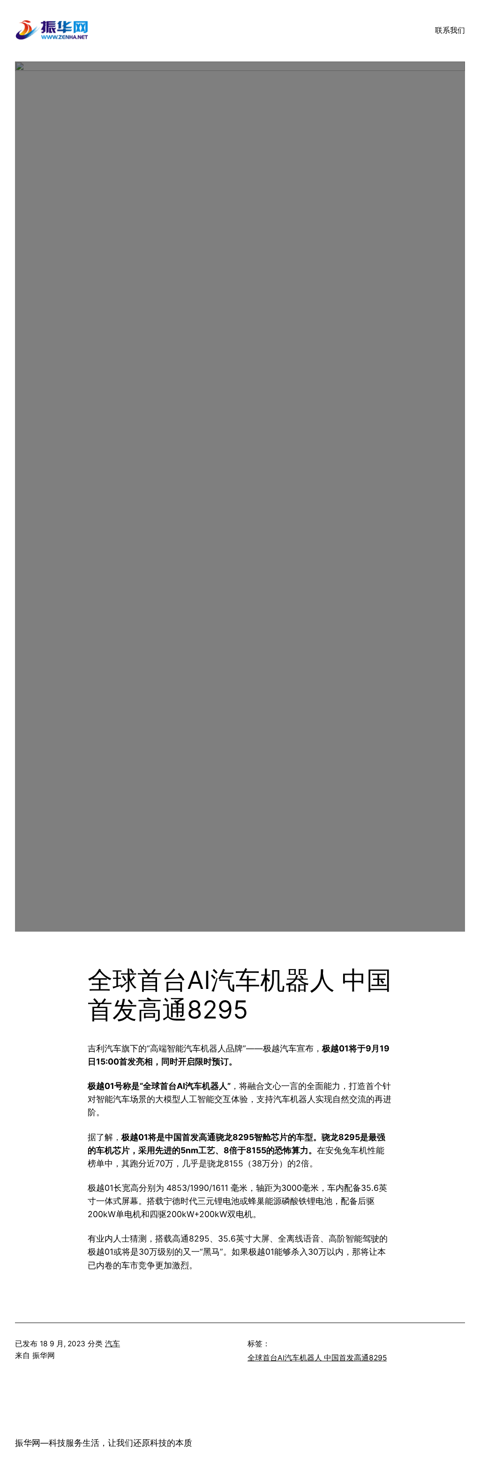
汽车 (112, 1343)
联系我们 (450, 30)
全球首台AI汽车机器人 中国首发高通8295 (317, 1357)
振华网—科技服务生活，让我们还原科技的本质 (103, 1443)
